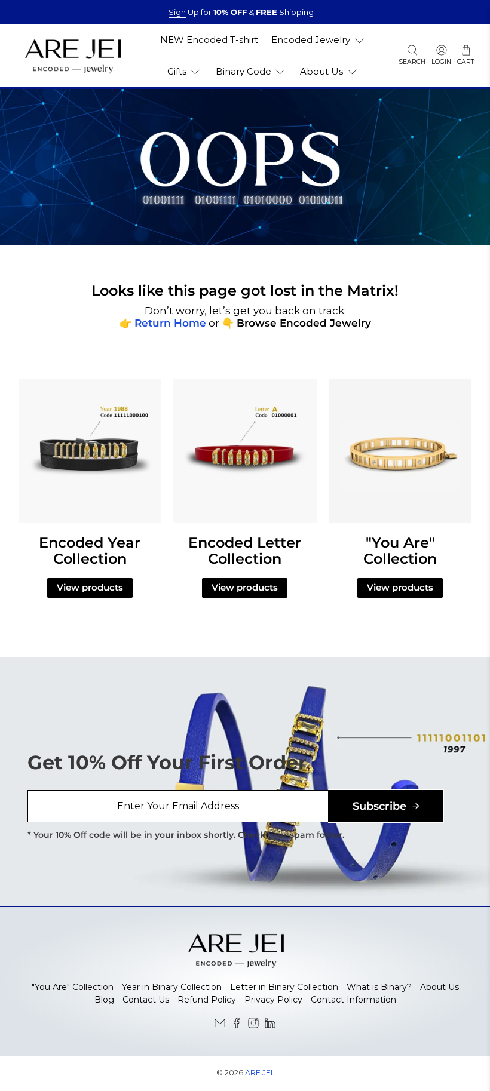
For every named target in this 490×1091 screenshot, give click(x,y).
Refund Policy (206, 999)
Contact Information (353, 999)
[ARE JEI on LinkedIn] (270, 1025)
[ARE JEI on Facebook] (236, 1025)
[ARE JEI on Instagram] (253, 1025)
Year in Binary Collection (172, 987)
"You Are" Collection (73, 987)
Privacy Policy (273, 999)
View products (90, 587)
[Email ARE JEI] (220, 1025)
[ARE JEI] (73, 55)
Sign (177, 12)
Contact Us (145, 999)
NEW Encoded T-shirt (209, 39)
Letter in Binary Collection (284, 987)
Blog (104, 999)
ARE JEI (258, 1072)
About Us (439, 987)
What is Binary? (379, 987)
